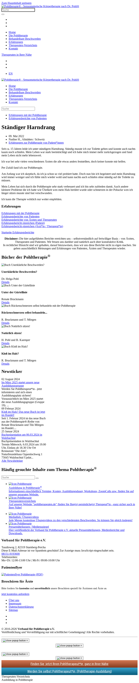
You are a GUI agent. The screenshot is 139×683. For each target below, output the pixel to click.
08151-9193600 (10, 553)
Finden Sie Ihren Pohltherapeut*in (69, 664)
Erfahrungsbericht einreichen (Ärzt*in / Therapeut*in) (32, 226)
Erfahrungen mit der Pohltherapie (20, 213)
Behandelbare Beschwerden (25, 38)
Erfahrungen (16, 42)
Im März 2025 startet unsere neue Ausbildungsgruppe (20, 384)
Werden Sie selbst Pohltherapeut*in (69, 671)
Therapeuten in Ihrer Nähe (16, 54)
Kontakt (13, 48)
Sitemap (13, 610)
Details (5, 282)
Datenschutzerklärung (21, 606)
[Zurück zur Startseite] (40, 6)
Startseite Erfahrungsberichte (17, 232)
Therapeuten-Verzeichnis (23, 45)
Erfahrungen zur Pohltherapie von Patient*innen (36, 142)
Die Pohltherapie (18, 35)
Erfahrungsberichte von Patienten (20, 216)
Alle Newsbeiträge (12, 460)
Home (12, 32)
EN (11, 73)
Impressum (15, 603)
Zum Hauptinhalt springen (16, 3)
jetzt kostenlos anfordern (15, 594)
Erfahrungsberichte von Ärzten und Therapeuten (29, 219)
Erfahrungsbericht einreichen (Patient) (23, 223)
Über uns (14, 600)
